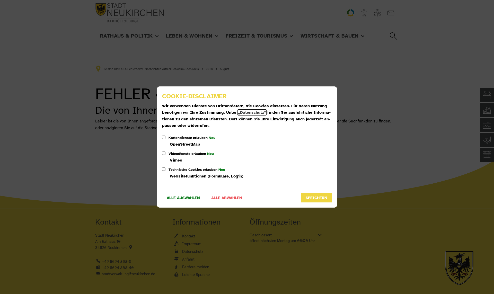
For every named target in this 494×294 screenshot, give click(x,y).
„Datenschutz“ (252, 112)
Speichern (316, 197)
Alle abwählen (226, 197)
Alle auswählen (183, 197)
